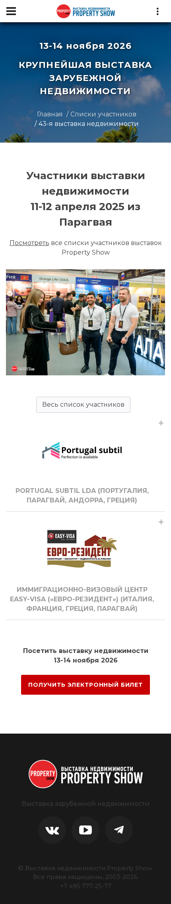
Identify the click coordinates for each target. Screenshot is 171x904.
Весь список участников (83, 404)
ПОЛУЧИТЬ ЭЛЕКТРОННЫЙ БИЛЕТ (85, 684)
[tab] (85, 462)
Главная (50, 114)
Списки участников (103, 114)
